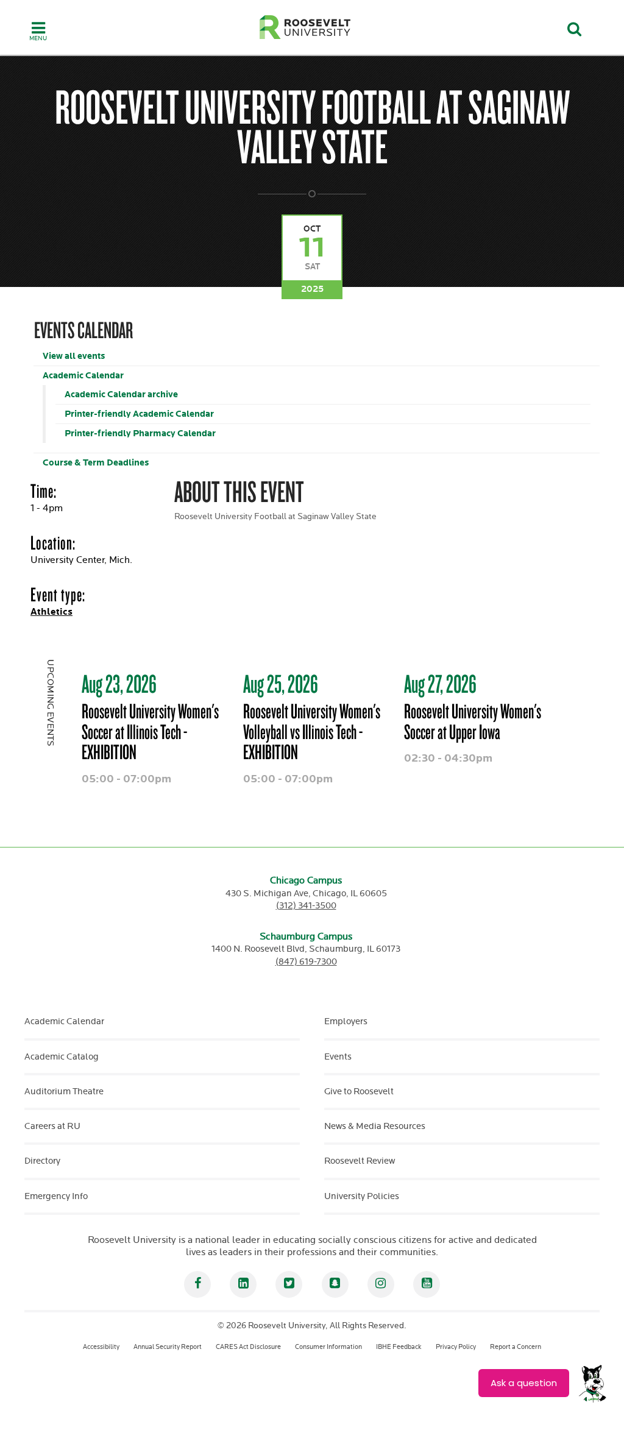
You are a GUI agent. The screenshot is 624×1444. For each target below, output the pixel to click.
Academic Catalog (61, 1057)
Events (338, 1057)
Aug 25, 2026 (280, 684)
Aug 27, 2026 (440, 684)
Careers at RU (52, 1126)
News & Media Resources (374, 1126)
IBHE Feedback (399, 1347)
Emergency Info (56, 1196)
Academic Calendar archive (121, 394)
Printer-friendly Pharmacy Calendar (140, 433)
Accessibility (101, 1347)
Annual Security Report (167, 1347)
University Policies (361, 1196)
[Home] (305, 27)
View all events (74, 356)
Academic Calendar (83, 375)
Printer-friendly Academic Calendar (139, 414)
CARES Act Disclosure (248, 1347)
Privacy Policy (456, 1347)
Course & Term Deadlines (96, 463)
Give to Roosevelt (359, 1091)
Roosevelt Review (359, 1161)
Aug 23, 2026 (119, 684)
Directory (42, 1161)
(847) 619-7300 (306, 962)
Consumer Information (328, 1347)
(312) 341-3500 (306, 906)
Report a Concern (515, 1347)
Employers (345, 1021)
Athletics (51, 612)
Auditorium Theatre (64, 1091)
